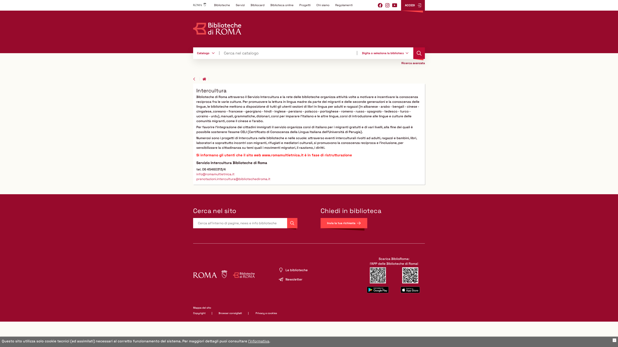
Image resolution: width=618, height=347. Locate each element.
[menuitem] (222, 5)
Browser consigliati (230, 313)
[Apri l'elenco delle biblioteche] (407, 53)
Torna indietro (196, 79)
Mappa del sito (202, 307)
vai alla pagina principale (205, 79)
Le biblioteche (297, 270)
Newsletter (294, 279)
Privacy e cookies (266, 313)
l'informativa (258, 341)
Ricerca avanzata (413, 63)
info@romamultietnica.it (215, 174)
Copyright (199, 313)
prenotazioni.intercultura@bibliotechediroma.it (233, 179)
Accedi (410, 5)
